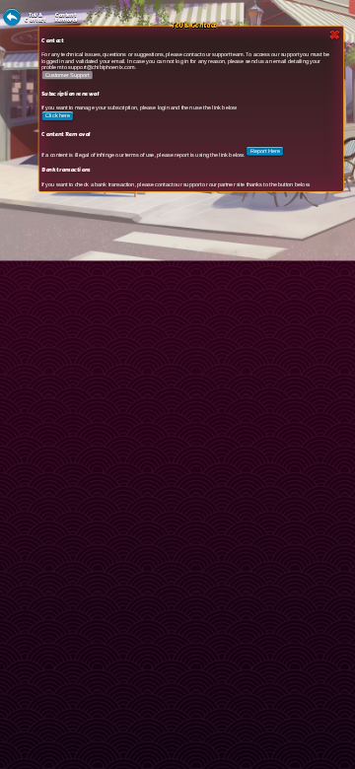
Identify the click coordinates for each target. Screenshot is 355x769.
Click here (57, 116)
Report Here (265, 151)
